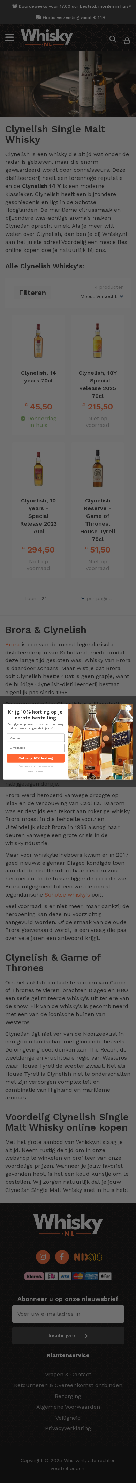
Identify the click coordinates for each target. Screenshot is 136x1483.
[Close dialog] (128, 708)
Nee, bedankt (35, 771)
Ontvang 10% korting (35, 758)
